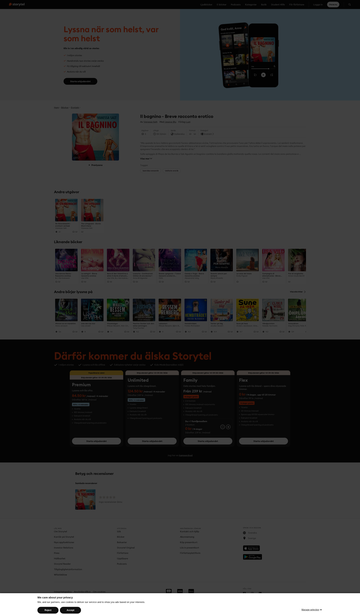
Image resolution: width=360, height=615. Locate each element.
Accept (70, 610)
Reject (48, 610)
